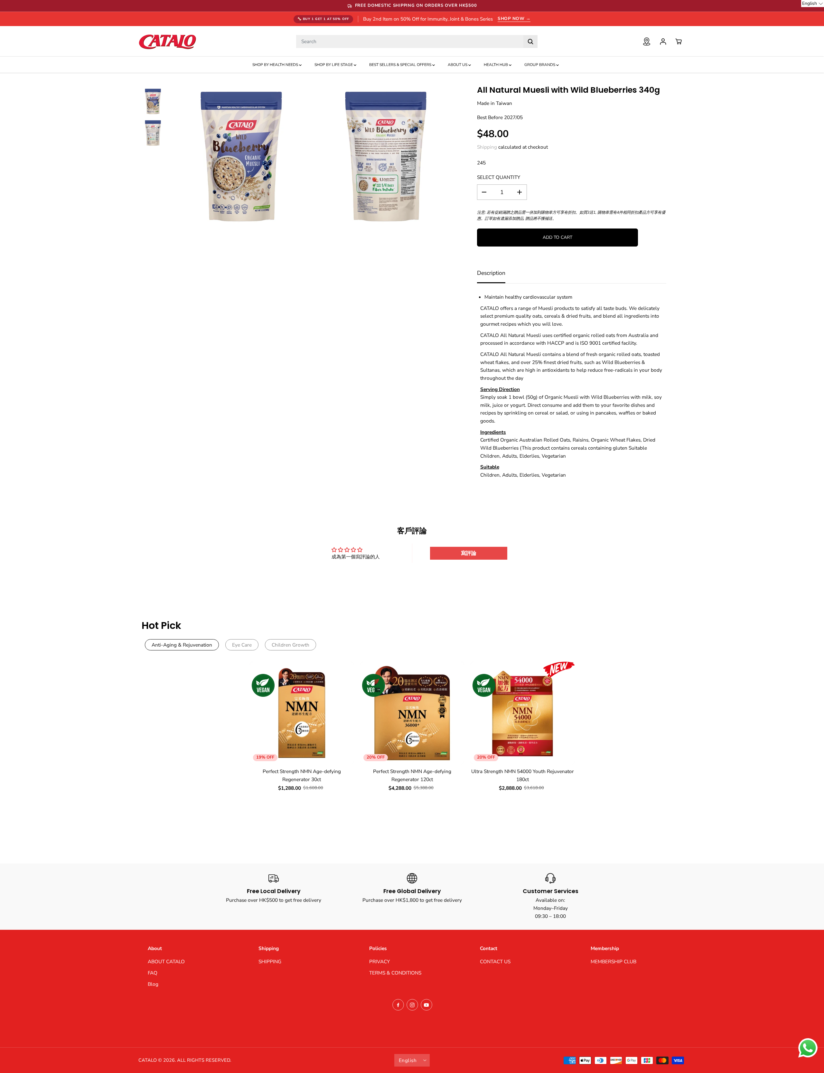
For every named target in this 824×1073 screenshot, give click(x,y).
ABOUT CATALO (166, 961)
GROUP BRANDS (540, 64)
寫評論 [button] (468, 553)
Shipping (487, 147)
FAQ (152, 972)
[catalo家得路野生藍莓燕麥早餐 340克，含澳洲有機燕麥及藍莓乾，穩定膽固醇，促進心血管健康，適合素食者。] (241, 158)
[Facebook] (398, 1005)
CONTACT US (495, 961)
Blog (153, 984)
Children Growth (290, 644)
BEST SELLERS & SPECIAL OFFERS (400, 64)
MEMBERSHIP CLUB (613, 961)
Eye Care (242, 644)
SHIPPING (269, 961)
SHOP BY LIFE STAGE (334, 64)
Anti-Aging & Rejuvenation (182, 644)
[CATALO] (167, 41)
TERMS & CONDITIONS (395, 972)
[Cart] (678, 41)
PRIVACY (379, 961)
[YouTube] (426, 1005)
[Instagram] (412, 1005)
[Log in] (663, 41)
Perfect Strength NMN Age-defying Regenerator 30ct (302, 775)
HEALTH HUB (496, 64)
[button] (812, 3)
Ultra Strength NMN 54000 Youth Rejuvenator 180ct (522, 775)
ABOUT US (458, 64)
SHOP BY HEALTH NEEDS (275, 64)
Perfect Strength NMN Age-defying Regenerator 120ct (412, 775)
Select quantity (498, 177)
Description (491, 273)
